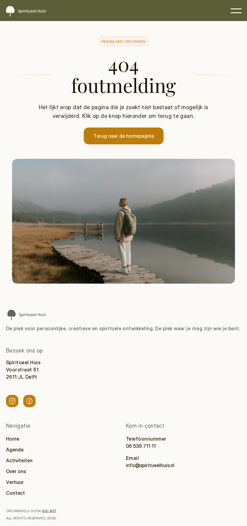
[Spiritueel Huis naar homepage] (26, 314)
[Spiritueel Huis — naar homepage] (26, 11)
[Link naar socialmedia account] (12, 401)
